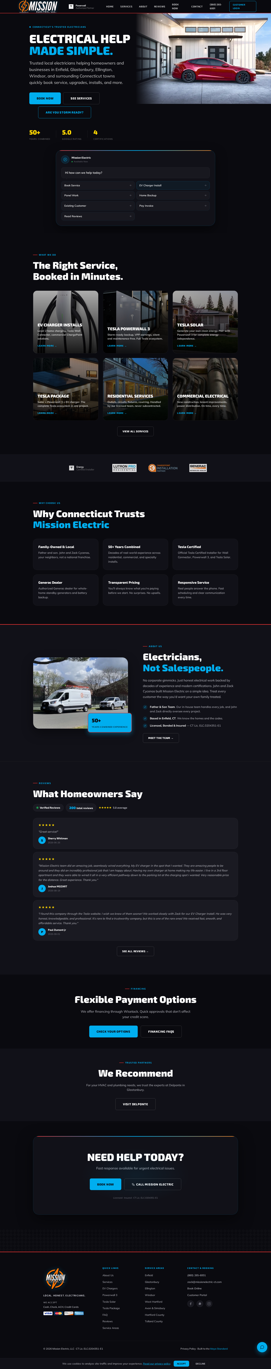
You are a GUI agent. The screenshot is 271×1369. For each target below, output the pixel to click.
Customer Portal (197, 1295)
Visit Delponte (135, 1104)
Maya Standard (219, 1348)
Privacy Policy (188, 1348)
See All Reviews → (135, 951)
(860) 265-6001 (216, 6)
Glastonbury (152, 1282)
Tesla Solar (109, 1301)
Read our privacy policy (156, 1363)
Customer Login (239, 6)
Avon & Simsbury (155, 1308)
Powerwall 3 (110, 1295)
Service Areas (111, 1328)
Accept (181, 1363)
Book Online (194, 1288)
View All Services (135, 431)
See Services (81, 98)
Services (126, 6)
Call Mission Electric (155, 1184)
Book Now (175, 6)
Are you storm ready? (65, 112)
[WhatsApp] (200, 1303)
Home (110, 6)
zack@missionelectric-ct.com (204, 1282)
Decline (200, 1363)
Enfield (149, 1275)
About (143, 6)
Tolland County (154, 1321)
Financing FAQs (161, 1031)
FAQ (105, 1315)
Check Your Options (113, 1031)
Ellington (150, 1288)
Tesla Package (111, 1308)
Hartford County (154, 1315)
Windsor (150, 1295)
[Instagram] (209, 1303)
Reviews (160, 6)
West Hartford (153, 1301)
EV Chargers (110, 1288)
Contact (197, 6)
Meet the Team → (161, 737)
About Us (108, 1275)
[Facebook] (190, 1303)
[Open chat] (262, 1347)
